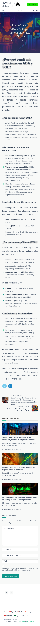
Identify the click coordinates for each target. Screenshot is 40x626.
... (17, 445)
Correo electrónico (12, 555)
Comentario (8, 528)
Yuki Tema (21, 621)
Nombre (7, 549)
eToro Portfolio (32, 4)
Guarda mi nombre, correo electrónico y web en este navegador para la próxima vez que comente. (20, 569)
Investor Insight (8, 4)
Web (5, 561)
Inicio (6, 612)
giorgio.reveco (16, 41)
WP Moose (30, 621)
